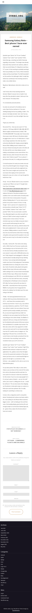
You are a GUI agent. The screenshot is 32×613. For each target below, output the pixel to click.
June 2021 (3, 530)
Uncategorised (4, 578)
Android (13, 37)
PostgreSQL (4, 571)
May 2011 (3, 546)
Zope (2, 585)
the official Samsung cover (16, 191)
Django (2, 559)
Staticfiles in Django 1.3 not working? (16, 430)
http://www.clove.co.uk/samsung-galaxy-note (15, 188)
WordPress (3, 582)
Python (2, 573)
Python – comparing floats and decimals (16, 441)
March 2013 (3, 535)
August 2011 (4, 544)
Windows (3, 580)
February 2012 (4, 537)
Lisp (2, 564)
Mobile (19, 37)
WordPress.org (4, 600)
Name (16, 485)
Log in (2, 593)
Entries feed (4, 595)
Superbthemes (16, 610)
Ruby (2, 575)
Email (16, 491)
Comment (16, 464)
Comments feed (5, 598)
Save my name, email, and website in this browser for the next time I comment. (15, 506)
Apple (2, 557)
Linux (2, 562)
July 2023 (3, 528)
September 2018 (5, 533)
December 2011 (5, 539)
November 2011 (5, 542)
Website (16, 498)
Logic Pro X (3, 566)
